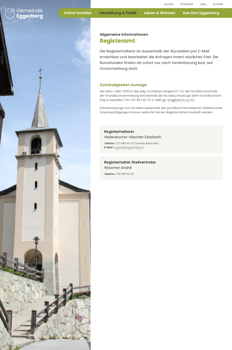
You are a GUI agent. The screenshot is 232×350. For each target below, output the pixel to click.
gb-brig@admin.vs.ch (177, 100)
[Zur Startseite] (24, 13)
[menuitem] (167, 4)
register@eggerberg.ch (129, 147)
